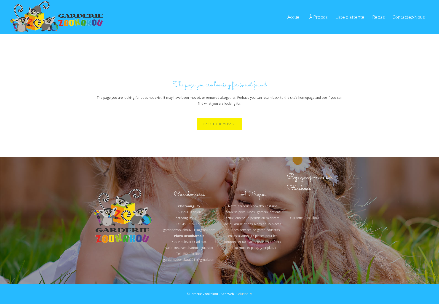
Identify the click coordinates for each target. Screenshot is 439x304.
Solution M (244, 294)
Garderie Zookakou (304, 218)
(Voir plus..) (267, 247)
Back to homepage (219, 124)
